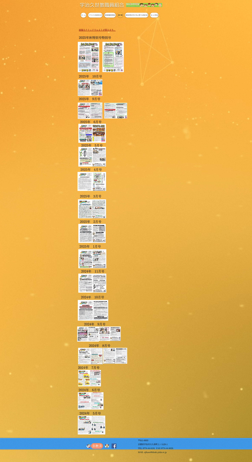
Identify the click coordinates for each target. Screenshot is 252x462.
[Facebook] (114, 446)
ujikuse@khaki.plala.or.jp (155, 452)
